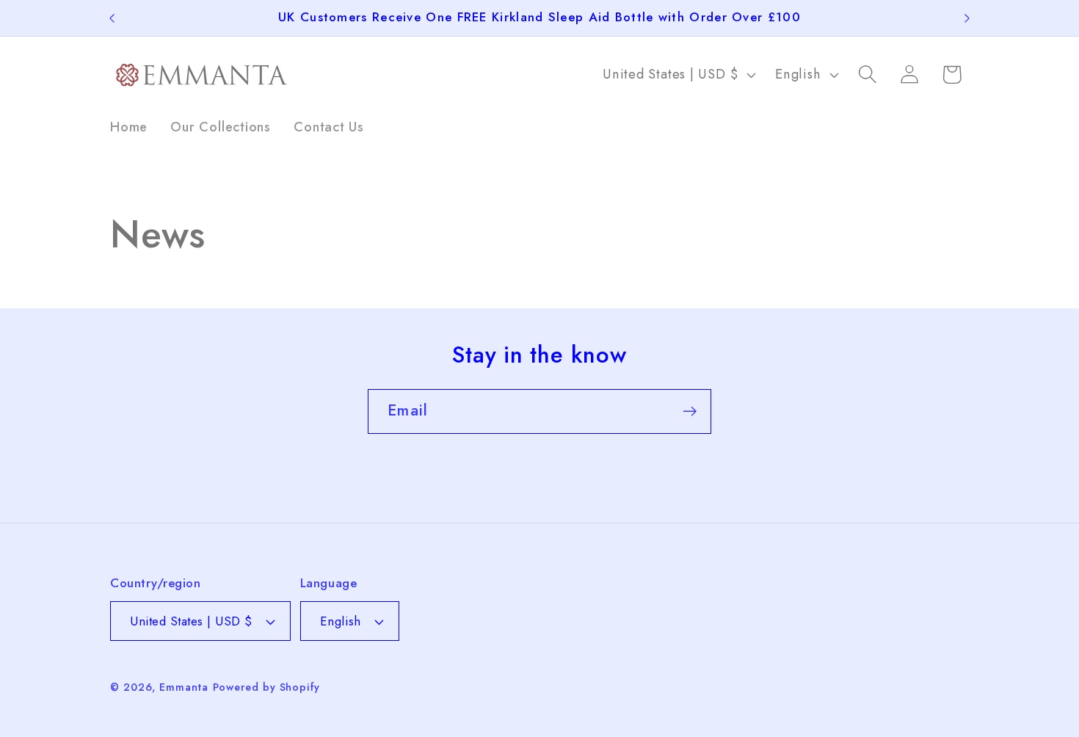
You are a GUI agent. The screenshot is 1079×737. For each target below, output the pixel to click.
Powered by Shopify (266, 687)
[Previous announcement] (112, 18)
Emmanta (183, 687)
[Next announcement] (967, 18)
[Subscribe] (690, 411)
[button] (868, 74)
